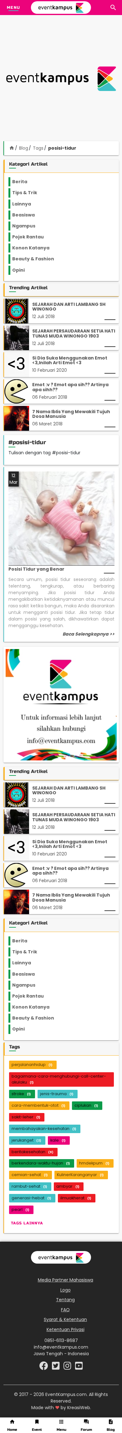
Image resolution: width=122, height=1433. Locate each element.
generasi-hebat (31, 1198)
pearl (20, 1209)
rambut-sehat (29, 1186)
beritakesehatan (32, 1151)
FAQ (65, 1310)
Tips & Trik (29, 192)
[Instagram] (68, 1367)
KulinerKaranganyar (80, 1174)
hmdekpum (94, 1163)
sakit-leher (26, 1117)
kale (57, 1140)
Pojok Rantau (31, 237)
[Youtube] (79, 1367)
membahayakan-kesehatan (44, 1128)
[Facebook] (44, 1367)
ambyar (67, 1186)
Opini (22, 270)
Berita (26, 181)
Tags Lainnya (27, 1223)
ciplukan (86, 1105)
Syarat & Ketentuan (65, 1319)
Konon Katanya (34, 248)
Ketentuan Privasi (65, 1329)
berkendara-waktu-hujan (41, 1163)
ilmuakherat (75, 1198)
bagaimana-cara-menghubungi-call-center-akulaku (59, 1079)
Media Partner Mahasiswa (65, 1280)
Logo (65, 1290)
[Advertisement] (61, 79)
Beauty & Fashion (36, 259)
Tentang (65, 1300)
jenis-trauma (56, 1093)
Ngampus (27, 226)
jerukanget (26, 1140)
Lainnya (27, 204)
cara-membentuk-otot (38, 1105)
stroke (21, 1093)
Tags (38, 148)
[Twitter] (56, 1367)
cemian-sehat (30, 1174)
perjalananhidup (32, 1064)
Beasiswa (27, 215)
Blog (23, 148)
